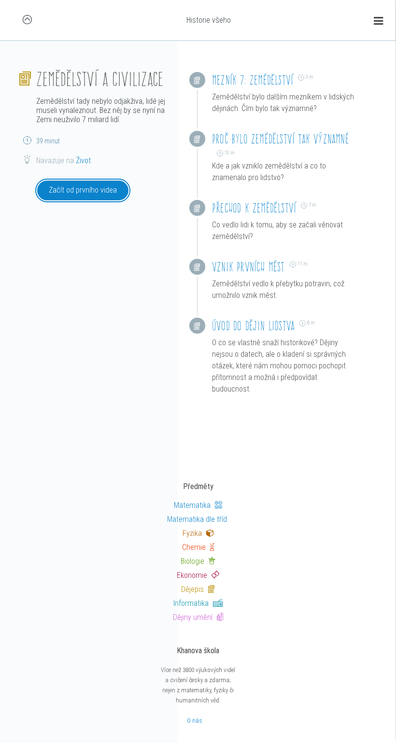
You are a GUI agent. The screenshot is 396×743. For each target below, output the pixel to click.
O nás (194, 720)
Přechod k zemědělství (254, 207)
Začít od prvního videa (83, 190)
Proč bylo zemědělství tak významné (280, 138)
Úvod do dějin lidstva (253, 325)
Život (83, 160)
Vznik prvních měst (248, 266)
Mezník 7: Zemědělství (252, 79)
